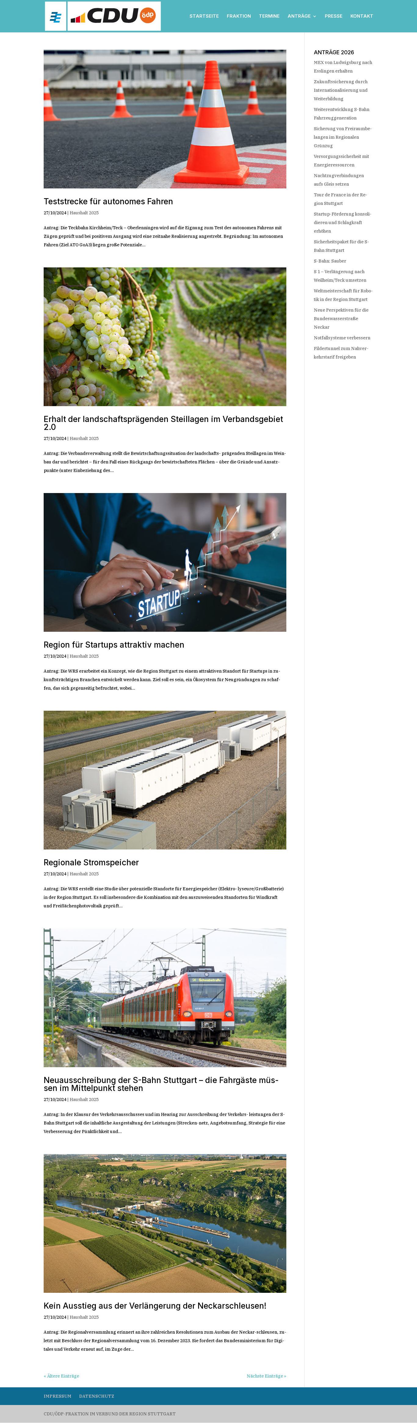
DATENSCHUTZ (96, 1396)
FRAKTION (239, 16)
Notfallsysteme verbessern (342, 338)
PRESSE (334, 16)
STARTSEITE (204, 16)
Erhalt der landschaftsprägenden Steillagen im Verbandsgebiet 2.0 (163, 423)
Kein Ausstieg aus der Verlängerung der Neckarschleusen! (156, 1305)
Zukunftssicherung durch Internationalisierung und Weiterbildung (341, 90)
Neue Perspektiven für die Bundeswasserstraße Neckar (341, 318)
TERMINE (269, 16)
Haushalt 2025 (84, 213)
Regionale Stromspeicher (92, 862)
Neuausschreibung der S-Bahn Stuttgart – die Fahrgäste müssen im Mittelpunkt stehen (161, 1084)
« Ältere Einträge (61, 1376)
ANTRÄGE (299, 16)
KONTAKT (361, 16)
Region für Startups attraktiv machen (115, 644)
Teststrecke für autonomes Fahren (109, 201)
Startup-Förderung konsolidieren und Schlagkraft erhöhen (343, 222)
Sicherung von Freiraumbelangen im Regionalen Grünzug (343, 137)
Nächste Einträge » (266, 1376)
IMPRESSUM (57, 1396)
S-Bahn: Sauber (330, 261)
